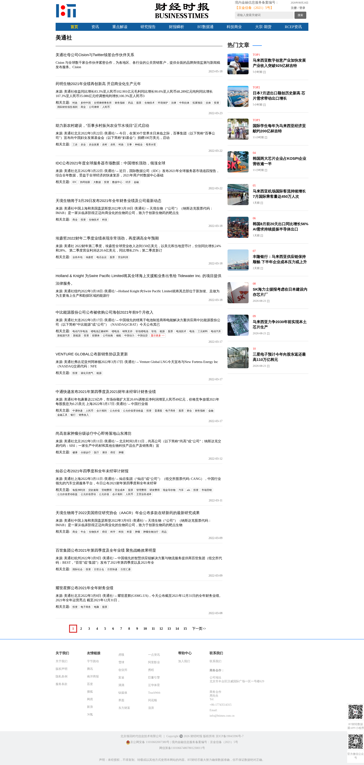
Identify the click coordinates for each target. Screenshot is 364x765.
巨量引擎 (154, 677)
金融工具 (62, 414)
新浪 (90, 706)
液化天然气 (87, 373)
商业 (83, 107)
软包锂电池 (142, 331)
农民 (112, 144)
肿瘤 (121, 452)
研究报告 (148, 27)
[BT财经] (66, 11)
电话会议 (101, 257)
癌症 (112, 452)
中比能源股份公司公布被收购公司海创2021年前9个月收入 (104, 312)
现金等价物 (169, 490)
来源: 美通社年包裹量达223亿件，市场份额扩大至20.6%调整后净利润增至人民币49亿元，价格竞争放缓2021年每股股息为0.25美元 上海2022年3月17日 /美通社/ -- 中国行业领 (137, 402)
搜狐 (90, 691)
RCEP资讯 (293, 27)
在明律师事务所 (103, 102)
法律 (173, 102)
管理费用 (141, 490)
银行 (73, 414)
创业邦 (122, 670)
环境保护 (163, 102)
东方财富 (124, 707)
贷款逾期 (93, 490)
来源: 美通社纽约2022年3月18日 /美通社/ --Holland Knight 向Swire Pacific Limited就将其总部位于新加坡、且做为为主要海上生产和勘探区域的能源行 (137, 293)
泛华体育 (154, 685)
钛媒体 (122, 692)
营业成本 (120, 490)
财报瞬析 (176, 27)
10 (145, 628)
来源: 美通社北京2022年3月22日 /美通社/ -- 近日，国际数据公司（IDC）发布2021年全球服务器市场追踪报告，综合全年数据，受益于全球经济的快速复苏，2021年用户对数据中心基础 (137, 173)
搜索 (300, 15)
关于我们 (61, 661)
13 (169, 628)
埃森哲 (89, 257)
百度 (90, 684)
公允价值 (115, 410)
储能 (118, 335)
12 (161, 628)
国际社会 (77, 569)
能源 (162, 331)
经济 (128, 182)
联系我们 (215, 661)
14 (177, 628)
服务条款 (61, 684)
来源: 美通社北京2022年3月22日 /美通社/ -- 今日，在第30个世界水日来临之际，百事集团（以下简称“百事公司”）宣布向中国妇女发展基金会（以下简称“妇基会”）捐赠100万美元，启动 (135, 135)
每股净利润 (78, 490)
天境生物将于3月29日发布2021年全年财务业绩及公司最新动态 (108, 201)
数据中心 (117, 182)
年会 (83, 531)
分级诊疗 (86, 452)
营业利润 (123, 257)
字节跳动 (93, 661)
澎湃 (151, 707)
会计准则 (101, 410)
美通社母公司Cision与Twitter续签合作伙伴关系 (95, 55)
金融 (136, 182)
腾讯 (90, 668)
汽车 (181, 490)
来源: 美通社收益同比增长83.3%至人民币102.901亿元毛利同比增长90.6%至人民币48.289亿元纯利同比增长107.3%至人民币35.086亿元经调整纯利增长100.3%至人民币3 (134, 94)
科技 (104, 219)
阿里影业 (154, 662)
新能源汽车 (63, 335)
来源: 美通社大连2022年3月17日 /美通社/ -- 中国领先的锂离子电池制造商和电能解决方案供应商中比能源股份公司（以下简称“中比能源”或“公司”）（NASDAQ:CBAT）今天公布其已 (138, 322)
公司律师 (94, 107)
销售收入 (84, 414)
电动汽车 (216, 331)
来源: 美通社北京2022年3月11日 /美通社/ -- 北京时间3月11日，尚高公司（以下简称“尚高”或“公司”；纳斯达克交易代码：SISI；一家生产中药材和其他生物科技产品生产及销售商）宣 (138, 443)
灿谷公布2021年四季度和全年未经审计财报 (92, 471)
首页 (74, 27)
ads (188, 490)
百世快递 (112, 569)
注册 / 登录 (298, 7)
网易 (90, 699)
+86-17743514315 (221, 704)
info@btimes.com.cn (222, 715)
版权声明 (61, 668)
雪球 (121, 662)
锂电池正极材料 (99, 331)
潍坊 (104, 452)
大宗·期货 (263, 27)
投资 (216, 102)
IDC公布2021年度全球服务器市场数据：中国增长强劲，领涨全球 (110, 163)
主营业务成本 (143, 494)
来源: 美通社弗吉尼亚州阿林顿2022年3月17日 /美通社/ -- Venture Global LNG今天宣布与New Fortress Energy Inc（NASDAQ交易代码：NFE (137, 364)
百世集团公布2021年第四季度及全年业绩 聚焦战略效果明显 (106, 550)
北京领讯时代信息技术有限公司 (141, 736)
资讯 (95, 27)
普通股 (158, 410)
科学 (112, 531)
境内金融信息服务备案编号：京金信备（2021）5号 (205, 742)
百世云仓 (99, 569)
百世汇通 (125, 569)
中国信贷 (143, 335)
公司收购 (108, 335)
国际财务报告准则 (67, 107)
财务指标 (120, 102)
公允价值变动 (88, 494)
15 (185, 628)
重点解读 (119, 27)
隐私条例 (61, 676)
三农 (75, 144)
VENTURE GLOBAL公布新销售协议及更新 (92, 354)
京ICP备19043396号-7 (230, 736)
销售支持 (127, 331)
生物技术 (150, 102)
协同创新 (85, 182)
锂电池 (115, 331)
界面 (121, 700)
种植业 (139, 144)
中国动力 (129, 335)
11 (153, 628)
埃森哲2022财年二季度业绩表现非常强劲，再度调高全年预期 (107, 238)
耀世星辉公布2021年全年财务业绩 (84, 588)
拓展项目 (198, 102)
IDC (74, 182)
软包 (154, 331)
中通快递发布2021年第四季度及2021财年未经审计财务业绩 (106, 392)
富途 (121, 677)
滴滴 (121, 685)
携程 (151, 670)
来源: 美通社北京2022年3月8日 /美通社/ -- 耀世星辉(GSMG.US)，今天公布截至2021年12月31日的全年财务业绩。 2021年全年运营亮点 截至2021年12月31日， (139, 598)
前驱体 (96, 335)
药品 (130, 102)
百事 (129, 144)
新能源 (77, 335)
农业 (83, 144)
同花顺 (152, 700)
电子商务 (170, 410)
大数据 (97, 182)
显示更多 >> (158, 335)
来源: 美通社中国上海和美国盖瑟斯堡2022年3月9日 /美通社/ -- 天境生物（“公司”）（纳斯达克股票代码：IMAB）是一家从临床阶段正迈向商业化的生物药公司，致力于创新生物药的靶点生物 (133, 523)
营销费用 (107, 490)
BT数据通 (205, 27)
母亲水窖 (151, 144)
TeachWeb (154, 692)
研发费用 (155, 490)
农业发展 (94, 144)
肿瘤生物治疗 (150, 531)
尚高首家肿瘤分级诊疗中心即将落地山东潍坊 (93, 433)
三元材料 (203, 331)
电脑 (96, 606)
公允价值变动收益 (133, 410)
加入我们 (184, 661)
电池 (191, 331)
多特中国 (86, 102)
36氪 (90, 714)
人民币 (106, 107)
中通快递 (77, 410)
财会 (189, 410)
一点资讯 (154, 654)
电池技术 (181, 331)
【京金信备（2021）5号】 (254, 7)
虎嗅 (121, 654)
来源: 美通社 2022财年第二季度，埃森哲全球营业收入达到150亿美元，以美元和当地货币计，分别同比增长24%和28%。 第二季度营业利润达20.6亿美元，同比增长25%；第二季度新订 (138, 248)
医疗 (96, 452)
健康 (75, 452)
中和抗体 (184, 102)
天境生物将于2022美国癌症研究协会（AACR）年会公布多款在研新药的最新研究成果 (128, 513)
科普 (129, 531)
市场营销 (207, 490)
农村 (104, 144)
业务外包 (77, 257)
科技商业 (234, 27)
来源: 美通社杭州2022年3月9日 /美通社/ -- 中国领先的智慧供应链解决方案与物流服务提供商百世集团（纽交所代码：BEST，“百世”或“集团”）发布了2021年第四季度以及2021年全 (139, 560)
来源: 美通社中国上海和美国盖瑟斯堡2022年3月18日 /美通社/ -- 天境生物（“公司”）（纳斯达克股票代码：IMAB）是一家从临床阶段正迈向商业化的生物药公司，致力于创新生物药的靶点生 (134, 211)
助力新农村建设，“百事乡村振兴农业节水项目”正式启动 (102, 125)
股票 (138, 102)
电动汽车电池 (80, 331)
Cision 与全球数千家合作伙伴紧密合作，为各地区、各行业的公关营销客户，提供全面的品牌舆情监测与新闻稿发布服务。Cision (138, 65)
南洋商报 (93, 676)
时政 (75, 102)
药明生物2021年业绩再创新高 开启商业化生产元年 (98, 84)
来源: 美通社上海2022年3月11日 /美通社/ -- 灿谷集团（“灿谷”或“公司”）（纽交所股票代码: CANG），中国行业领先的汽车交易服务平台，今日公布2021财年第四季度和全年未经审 (138, 481)
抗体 (208, 102)
